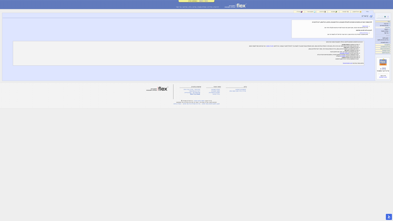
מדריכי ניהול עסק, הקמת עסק (238, 91)
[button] (389, 217)
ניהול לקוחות (216, 94)
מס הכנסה (365, 26)
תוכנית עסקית (269, 46)
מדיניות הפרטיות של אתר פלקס (191, 104)
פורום (194, 7)
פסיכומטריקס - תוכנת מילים (192, 92)
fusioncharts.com (347, 63)
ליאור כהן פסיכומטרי (194, 91)
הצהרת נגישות (177, 104)
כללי (367, 11)
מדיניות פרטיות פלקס (383, 40)
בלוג (190, 7)
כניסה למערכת (384, 42)
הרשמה (201, 1)
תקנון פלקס (385, 38)
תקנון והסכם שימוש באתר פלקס (211, 104)
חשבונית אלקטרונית (214, 92)
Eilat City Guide (195, 94)
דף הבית (216, 7)
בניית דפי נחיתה (364, 33)
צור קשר (178, 7)
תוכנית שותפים (383, 77)
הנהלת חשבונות (344, 53)
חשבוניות (342, 56)
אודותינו (387, 27)
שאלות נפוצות (202, 7)
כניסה (206, 1)
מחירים (210, 7)
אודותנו (185, 7)
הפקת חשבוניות (215, 91)
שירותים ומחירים (384, 25)
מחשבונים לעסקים (241, 89)
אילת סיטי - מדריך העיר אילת (192, 89)
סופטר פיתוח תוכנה (199, 101)
